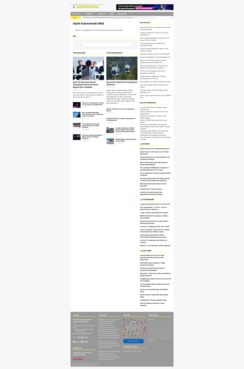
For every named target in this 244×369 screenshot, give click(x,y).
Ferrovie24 (101, 357)
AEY (99, 337)
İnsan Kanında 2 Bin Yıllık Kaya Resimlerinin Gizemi (155, 82)
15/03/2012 (119, 143)
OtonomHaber (148, 199)
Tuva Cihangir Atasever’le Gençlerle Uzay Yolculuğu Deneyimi (91, 125)
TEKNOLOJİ (101, 14)
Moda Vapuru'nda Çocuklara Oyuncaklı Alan (153, 124)
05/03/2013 (110, 122)
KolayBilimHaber (114, 333)
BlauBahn (117, 351)
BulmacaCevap (102, 341)
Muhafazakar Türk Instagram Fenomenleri (153, 135)
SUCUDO (101, 319)
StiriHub (106, 357)
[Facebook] (74, 342)
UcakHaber (116, 329)
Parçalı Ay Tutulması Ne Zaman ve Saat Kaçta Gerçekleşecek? (93, 104)
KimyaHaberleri (111, 321)
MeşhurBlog (101, 347)
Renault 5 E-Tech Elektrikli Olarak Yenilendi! (155, 245)
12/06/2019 (110, 113)
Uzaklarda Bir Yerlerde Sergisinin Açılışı (153, 300)
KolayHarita (101, 343)
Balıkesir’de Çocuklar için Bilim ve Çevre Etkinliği (154, 54)
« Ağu (150, 340)
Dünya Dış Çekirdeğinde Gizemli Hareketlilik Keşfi (155, 57)
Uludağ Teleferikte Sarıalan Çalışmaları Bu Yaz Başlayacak (120, 119)
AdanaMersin (110, 325)
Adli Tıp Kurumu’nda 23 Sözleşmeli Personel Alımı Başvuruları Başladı (85, 84)
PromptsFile (101, 359)
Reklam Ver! (122, 14)
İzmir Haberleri (127, 351)
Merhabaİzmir (102, 327)
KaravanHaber (111, 327)
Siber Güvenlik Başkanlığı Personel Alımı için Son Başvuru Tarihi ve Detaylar (92, 114)
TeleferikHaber (114, 319)
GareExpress (102, 353)
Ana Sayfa (76, 14)
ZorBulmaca (115, 343)
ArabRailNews (110, 353)
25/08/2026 (86, 140)
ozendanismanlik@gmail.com (83, 333)
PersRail (100, 355)
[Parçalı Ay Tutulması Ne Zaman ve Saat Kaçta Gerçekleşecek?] (77, 105)
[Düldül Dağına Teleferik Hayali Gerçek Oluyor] (110, 141)
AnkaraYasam (102, 325)
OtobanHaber (110, 335)
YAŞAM (111, 14)
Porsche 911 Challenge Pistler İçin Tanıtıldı (154, 226)
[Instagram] (76, 342)
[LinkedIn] (82, 342)
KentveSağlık (102, 345)
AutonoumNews (109, 351)
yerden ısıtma (137, 351)
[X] (79, 342)
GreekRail (114, 355)
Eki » (153, 340)
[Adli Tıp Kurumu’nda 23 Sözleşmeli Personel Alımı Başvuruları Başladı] (88, 68)
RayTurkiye (108, 343)
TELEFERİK (88, 14)
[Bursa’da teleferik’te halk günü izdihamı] (122, 68)
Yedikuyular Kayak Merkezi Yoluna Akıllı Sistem (154, 131)
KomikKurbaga (111, 341)
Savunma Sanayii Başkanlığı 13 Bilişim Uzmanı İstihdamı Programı (92, 136)
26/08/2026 (86, 118)
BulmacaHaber (114, 337)
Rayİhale (118, 345)
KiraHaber (117, 335)
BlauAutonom (107, 355)
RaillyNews (101, 351)
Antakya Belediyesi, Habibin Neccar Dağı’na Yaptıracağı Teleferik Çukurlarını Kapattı (125, 129)
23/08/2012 (111, 87)
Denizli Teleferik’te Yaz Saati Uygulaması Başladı (120, 110)
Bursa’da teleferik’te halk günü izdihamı (121, 83)
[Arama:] (161, 17)
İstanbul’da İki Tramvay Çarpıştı (151, 189)
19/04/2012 (119, 133)
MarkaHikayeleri (105, 337)
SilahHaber (113, 331)
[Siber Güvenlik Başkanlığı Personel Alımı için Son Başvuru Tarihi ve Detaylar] (77, 114)
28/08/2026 (78, 90)
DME (110, 357)
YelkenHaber (102, 329)
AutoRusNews (116, 357)
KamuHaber (109, 329)
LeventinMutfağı (110, 345)
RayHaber (146, 144)
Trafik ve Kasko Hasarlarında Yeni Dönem (154, 213)
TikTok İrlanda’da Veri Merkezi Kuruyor (152, 133)
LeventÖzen (101, 323)
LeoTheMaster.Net (103, 333)
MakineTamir (102, 331)
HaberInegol (101, 335)
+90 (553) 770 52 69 (80, 331)
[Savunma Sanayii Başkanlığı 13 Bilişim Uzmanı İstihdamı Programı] (77, 137)
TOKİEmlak (108, 347)
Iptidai (107, 331)
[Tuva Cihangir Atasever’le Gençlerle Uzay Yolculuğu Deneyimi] (77, 126)
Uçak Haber (146, 251)
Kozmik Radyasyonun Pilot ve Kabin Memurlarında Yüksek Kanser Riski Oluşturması (152, 257)
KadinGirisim (109, 323)
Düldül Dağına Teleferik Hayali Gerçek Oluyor (125, 140)
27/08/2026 (86, 107)
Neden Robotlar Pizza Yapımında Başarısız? (154, 149)
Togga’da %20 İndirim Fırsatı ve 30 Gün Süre (155, 204)
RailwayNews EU (110, 359)
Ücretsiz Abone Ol (133, 341)
